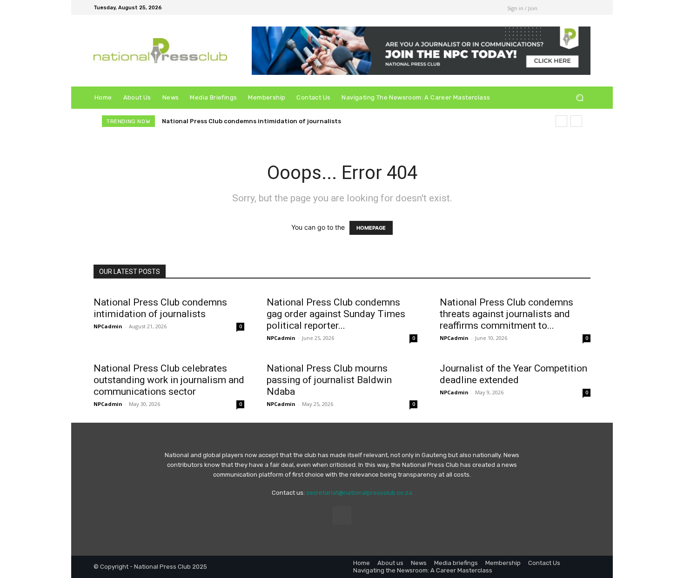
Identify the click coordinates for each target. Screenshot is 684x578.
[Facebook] (479, 7)
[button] (579, 98)
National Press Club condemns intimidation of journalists (251, 121)
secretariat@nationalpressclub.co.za (359, 492)
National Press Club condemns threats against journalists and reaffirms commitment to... (506, 314)
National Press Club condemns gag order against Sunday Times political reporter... (336, 314)
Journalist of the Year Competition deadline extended (513, 374)
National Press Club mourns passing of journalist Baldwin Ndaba (329, 380)
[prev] (561, 121)
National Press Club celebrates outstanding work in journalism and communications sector (169, 380)
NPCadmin (108, 326)
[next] (576, 121)
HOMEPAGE (371, 228)
